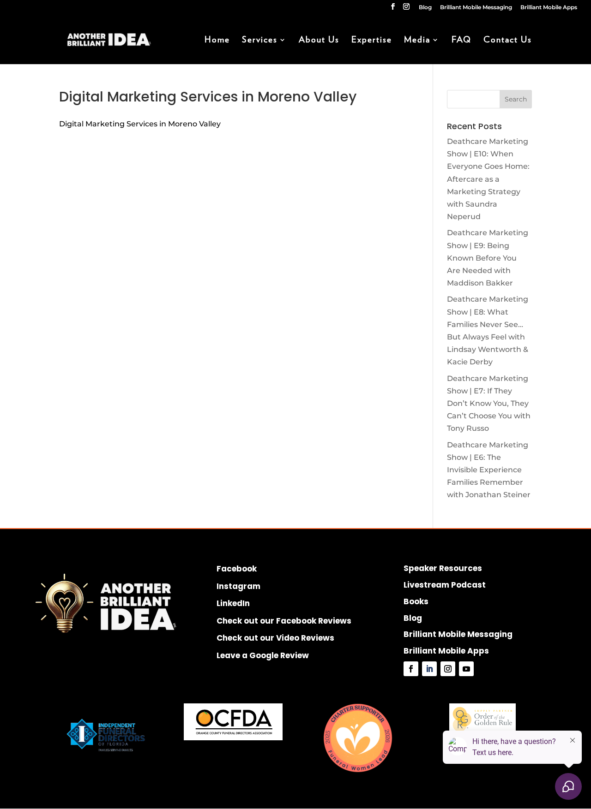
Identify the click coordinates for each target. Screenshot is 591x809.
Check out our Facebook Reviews (284, 620)
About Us (319, 40)
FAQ (461, 40)
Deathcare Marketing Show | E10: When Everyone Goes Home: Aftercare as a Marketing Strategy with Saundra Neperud (488, 179)
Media (417, 40)
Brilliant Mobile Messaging (476, 8)
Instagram (238, 586)
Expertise (371, 40)
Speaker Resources (443, 568)
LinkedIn (233, 603)
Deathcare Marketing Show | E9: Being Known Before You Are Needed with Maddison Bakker (487, 257)
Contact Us (507, 40)
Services (259, 40)
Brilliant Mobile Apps (548, 8)
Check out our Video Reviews (275, 637)
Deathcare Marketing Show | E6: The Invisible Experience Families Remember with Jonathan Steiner (489, 470)
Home (217, 40)
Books (416, 601)
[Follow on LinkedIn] (429, 668)
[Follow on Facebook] (411, 668)
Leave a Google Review (263, 655)
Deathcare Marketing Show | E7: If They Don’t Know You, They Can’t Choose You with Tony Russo (489, 403)
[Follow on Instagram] (447, 668)
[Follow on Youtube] (466, 668)
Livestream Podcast (445, 584)
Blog (425, 8)
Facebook (237, 568)
